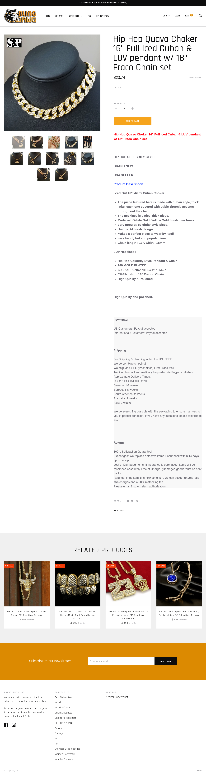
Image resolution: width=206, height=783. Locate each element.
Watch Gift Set (62, 707)
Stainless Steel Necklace (67, 749)
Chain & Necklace (63, 712)
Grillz (57, 738)
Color (117, 87)
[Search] (200, 16)
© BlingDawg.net (11, 770)
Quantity (120, 103)
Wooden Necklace (64, 759)
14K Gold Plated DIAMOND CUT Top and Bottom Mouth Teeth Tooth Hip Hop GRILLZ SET (77, 615)
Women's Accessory (65, 754)
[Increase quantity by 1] (132, 109)
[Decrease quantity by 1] (116, 109)
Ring (57, 743)
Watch (58, 702)
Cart (188, 16)
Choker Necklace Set (65, 718)
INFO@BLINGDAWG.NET (117, 697)
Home (47, 16)
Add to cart (132, 121)
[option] (52, 83)
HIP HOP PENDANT (64, 723)
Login (177, 16)
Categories (74, 16)
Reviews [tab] (119, 510)
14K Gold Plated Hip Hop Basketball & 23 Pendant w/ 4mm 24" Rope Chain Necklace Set (128, 615)
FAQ (89, 16)
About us (59, 16)
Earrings (59, 733)
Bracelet (59, 728)
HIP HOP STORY (102, 16)
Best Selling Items (64, 697)
